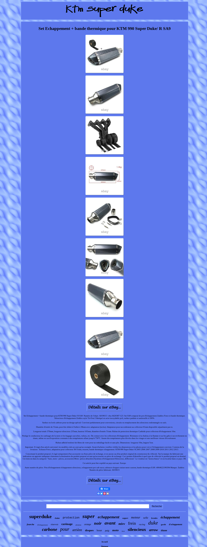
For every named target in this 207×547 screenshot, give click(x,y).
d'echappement (175, 524)
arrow (153, 530)
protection (71, 517)
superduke (40, 516)
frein (132, 523)
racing (142, 524)
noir (98, 523)
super (88, 516)
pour (64, 529)
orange (87, 524)
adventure (78, 525)
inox (123, 531)
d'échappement (42, 525)
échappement (170, 517)
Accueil (104, 542)
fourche (30, 524)
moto (115, 530)
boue (99, 530)
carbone (49, 529)
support (125, 518)
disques (89, 530)
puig (107, 530)
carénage (66, 524)
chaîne (57, 518)
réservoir (54, 524)
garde (163, 524)
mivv (122, 524)
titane (164, 530)
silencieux (137, 529)
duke (153, 523)
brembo (154, 518)
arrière (77, 530)
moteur (135, 517)
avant (110, 523)
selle (145, 517)
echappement (108, 517)
